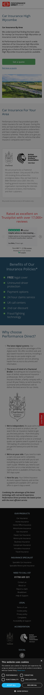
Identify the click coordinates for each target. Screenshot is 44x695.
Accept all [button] (11, 685)
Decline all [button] (32, 685)
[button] (22, 691)
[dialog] (22, 347)
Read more (21, 670)
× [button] (41, 661)
